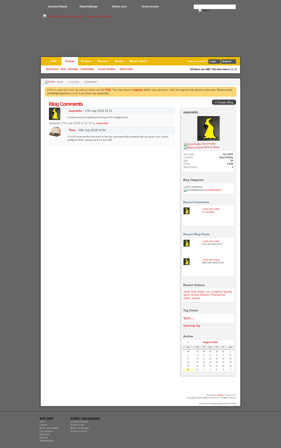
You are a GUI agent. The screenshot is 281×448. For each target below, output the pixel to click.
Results (44, 437)
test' (192, 319)
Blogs (60, 81)
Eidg (193, 291)
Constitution (46, 431)
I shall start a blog (210, 209)
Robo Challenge (80, 428)
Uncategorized (212, 190)
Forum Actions (106, 69)
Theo (72, 130)
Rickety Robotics (200, 294)
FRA (53, 61)
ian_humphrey (214, 291)
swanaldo (74, 81)
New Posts (52, 69)
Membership (47, 441)
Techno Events (150, 6)
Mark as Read (211, 147)
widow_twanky (191, 298)
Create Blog (224, 102)
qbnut (186, 294)
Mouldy (228, 291)
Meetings (45, 434)
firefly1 (201, 291)
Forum (69, 61)
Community (87, 69)
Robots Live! (119, 6)
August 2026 (210, 342)
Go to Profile (208, 143)
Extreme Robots (57, 6)
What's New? (138, 61)
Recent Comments (196, 202)
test (186, 318)
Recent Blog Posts (196, 234)
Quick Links (126, 69)
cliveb (186, 291)
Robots (86, 61)
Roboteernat (218, 294)
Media (119, 61)
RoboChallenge (89, 6)
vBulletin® (221, 395)
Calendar (73, 69)
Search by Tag (191, 325)
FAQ (63, 69)
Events (103, 61)
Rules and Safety (49, 428)
